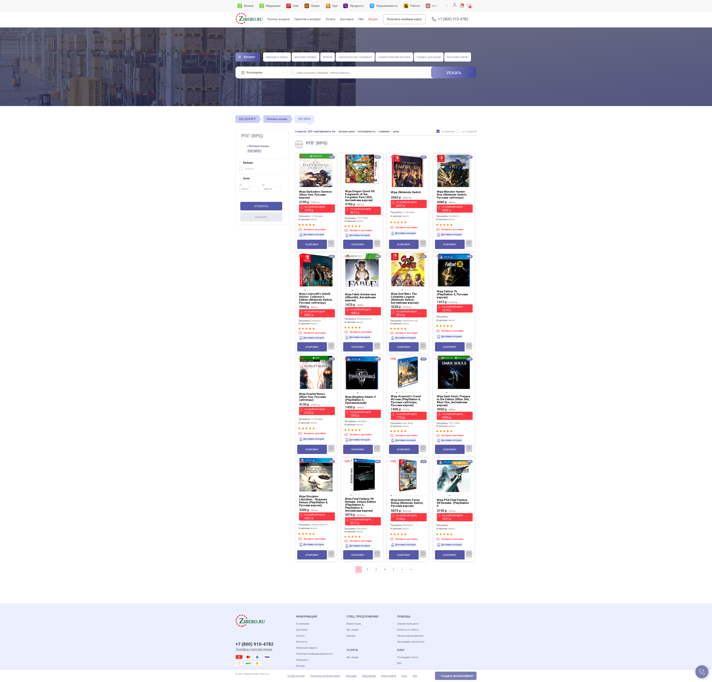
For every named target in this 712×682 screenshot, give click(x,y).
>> (410, 569)
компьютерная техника (394, 57)
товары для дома (429, 57)
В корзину (312, 244)
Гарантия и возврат (307, 19)
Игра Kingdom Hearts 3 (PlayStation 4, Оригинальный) (360, 399)
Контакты (301, 641)
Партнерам (369, 675)
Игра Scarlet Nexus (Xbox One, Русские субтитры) (312, 397)
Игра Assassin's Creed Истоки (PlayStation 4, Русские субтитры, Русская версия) (406, 401)
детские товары (305, 57)
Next (447, 6)
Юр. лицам (352, 629)
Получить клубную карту (404, 19)
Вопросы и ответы (408, 629)
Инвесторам (354, 623)
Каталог (249, 57)
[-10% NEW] (407, 458)
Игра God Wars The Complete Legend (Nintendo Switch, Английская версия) (405, 298)
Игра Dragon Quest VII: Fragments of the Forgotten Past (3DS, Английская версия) (360, 196)
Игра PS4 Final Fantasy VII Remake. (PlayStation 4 (453, 503)
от (240, 184)
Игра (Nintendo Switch (406, 192)
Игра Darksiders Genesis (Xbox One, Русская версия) (315, 194)
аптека (327, 57)
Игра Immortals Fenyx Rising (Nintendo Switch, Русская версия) (407, 503)
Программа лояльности (410, 641)
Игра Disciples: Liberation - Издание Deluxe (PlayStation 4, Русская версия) (313, 501)
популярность (367, 131)
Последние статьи (407, 657)
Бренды (351, 635)
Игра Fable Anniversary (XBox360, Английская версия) (360, 297)
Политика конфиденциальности (314, 653)
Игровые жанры (277, 119)
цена (396, 131)
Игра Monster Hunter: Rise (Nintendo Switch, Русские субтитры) (452, 194)
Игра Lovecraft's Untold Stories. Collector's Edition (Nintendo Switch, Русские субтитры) (315, 298)
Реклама (351, 675)
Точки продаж (296, 675)
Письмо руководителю (410, 635)
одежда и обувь (277, 57)
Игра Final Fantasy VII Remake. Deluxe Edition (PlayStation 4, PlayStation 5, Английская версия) (360, 504)
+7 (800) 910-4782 (453, 19)
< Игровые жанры (258, 146)
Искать (453, 72)
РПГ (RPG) (254, 151)
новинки (384, 131)
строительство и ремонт (355, 57)
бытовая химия (457, 57)
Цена (246, 178)
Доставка (346, 19)
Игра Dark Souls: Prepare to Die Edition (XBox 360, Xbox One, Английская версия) (453, 401)
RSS (399, 663)
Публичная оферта (306, 647)
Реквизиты (302, 659)
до (263, 184)
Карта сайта (388, 675)
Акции (372, 19)
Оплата (330, 19)
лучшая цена (346, 131)
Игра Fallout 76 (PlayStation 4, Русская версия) (452, 294)
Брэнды (248, 162)
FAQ (361, 19)
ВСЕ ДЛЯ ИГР (247, 119)
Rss (415, 675)
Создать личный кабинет (457, 675)
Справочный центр (408, 623)
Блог (404, 675)
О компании (302, 623)
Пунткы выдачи (278, 19)
